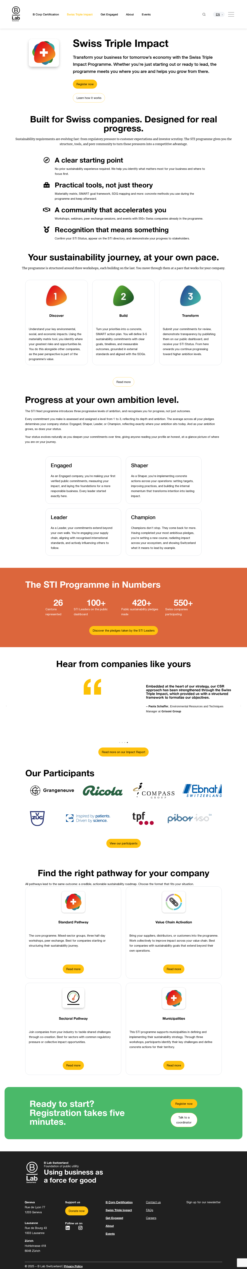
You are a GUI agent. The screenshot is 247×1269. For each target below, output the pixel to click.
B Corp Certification (46, 14)
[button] (6, 705)
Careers (151, 1218)
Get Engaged (109, 14)
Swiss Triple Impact (80, 14)
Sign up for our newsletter (203, 1202)
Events (146, 14)
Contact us (153, 1202)
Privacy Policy (73, 1266)
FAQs (149, 1210)
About (130, 14)
